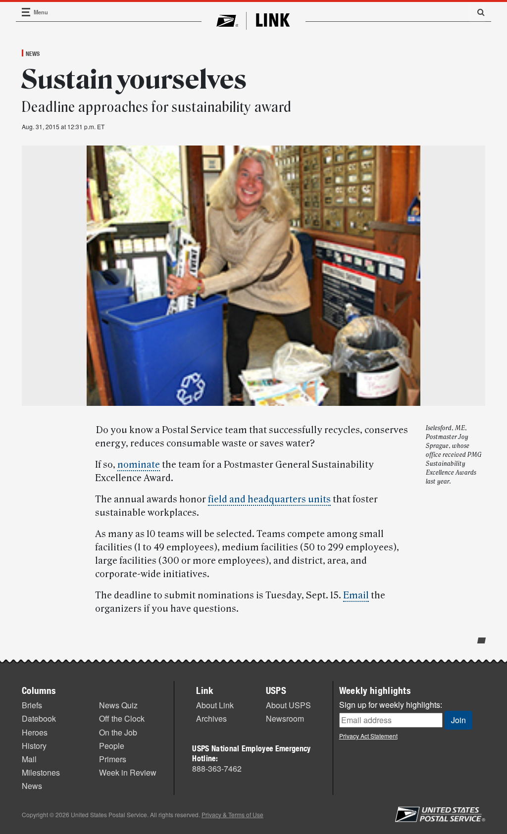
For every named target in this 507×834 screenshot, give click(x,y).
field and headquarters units (269, 499)
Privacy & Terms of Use (232, 814)
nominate (138, 464)
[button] (477, 12)
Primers (112, 759)
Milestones (41, 772)
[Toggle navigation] (26, 12)
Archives (211, 718)
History (34, 745)
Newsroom (285, 718)
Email (356, 595)
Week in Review (127, 772)
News (33, 53)
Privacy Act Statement (368, 736)
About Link (215, 705)
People (111, 745)
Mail (29, 759)
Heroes (35, 732)
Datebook (39, 718)
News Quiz (118, 705)
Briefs (32, 705)
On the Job (118, 732)
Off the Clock (122, 718)
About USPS (288, 705)
